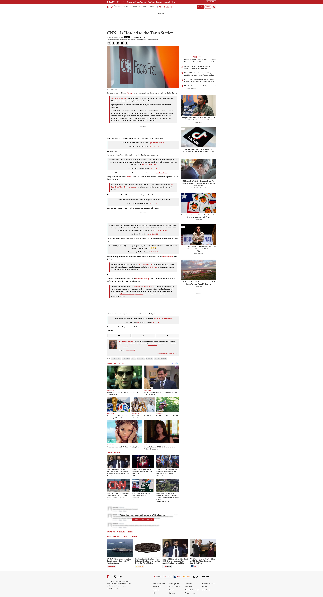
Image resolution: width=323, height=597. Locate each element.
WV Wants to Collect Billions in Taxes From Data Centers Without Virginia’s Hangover (198, 283)
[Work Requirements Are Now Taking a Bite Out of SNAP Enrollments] (143, 485)
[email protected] (130, 350)
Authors (127, 7)
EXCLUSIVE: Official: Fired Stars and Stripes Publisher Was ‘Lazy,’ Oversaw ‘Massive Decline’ (166, 471)
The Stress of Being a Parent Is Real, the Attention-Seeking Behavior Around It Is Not (198, 150)
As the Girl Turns (152, 345)
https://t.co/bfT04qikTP (160, 230)
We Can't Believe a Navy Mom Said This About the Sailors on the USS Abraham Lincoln (119, 561)
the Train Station (161, 173)
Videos (145, 7)
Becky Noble (198, 122)
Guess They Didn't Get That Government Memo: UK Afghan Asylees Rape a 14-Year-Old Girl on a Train (167, 496)
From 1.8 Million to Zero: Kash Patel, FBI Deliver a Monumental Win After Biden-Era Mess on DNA (118, 471)
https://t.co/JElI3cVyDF (148, 164)
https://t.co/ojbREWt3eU (157, 143)
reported (129, 177)
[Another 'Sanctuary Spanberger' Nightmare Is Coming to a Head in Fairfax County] (143, 461)
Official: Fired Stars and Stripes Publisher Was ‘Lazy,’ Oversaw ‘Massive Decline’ (146, 2)
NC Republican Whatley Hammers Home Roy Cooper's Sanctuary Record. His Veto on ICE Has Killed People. (198, 183)
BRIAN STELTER (116, 359)
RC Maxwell (159, 476)
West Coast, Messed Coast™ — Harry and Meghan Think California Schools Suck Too (203, 561)
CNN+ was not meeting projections (131, 294)
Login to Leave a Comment (142, 520)
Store (152, 7)
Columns (172, 593)
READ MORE (211, 2)
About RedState (159, 584)
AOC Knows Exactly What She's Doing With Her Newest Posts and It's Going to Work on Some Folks (199, 248)
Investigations (174, 584)
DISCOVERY (140, 359)
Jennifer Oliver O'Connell (116, 37)
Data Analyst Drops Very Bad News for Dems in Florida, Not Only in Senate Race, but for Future (118, 495)
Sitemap (204, 587)
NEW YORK (149, 359)
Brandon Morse (198, 154)
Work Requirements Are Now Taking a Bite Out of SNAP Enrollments (141, 495)
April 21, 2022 (153, 168)
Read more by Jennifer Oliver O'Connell (166, 353)
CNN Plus (153, 267)
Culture (172, 590)
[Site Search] (214, 7)
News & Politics (174, 587)
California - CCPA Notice (208, 584)
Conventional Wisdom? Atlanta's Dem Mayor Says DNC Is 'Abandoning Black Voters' (198, 216)
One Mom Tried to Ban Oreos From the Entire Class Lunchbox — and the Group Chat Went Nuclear (147, 561)
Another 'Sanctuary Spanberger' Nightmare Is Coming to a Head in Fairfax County (142, 471)
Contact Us (157, 587)
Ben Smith (110, 476)
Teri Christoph (135, 476)
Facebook (125, 346)
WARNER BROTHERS (160, 359)
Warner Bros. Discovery (119, 98)
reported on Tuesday (142, 279)
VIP (154, 593)
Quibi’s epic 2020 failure (146, 264)
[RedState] (114, 7)
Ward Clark (135, 499)
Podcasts (136, 7)
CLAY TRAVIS (126, 359)
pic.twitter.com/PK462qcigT (163, 318)
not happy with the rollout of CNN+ (145, 287)
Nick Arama (110, 499)
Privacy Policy (190, 593)
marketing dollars (168, 257)
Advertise (188, 587)
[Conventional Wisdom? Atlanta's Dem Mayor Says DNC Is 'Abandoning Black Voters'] (198, 203)
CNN (140, 98)
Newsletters (205, 590)
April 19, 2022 (154, 146)
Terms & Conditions (192, 590)
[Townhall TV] (168, 7)
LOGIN (208, 7)
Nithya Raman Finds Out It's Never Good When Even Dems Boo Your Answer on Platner (198, 118)
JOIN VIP (200, 7)
